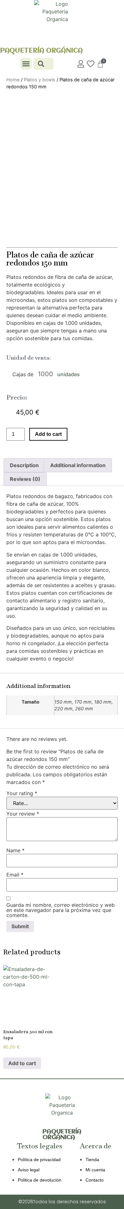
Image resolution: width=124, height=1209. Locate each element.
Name (15, 850)
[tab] (24, 465)
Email (15, 874)
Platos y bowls (39, 80)
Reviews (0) (25, 479)
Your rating (21, 793)
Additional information (78, 465)
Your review (22, 813)
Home (13, 80)
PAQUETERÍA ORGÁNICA (41, 51)
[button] (26, 64)
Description (24, 465)
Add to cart (48, 434)
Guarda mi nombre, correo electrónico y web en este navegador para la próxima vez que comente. (60, 910)
